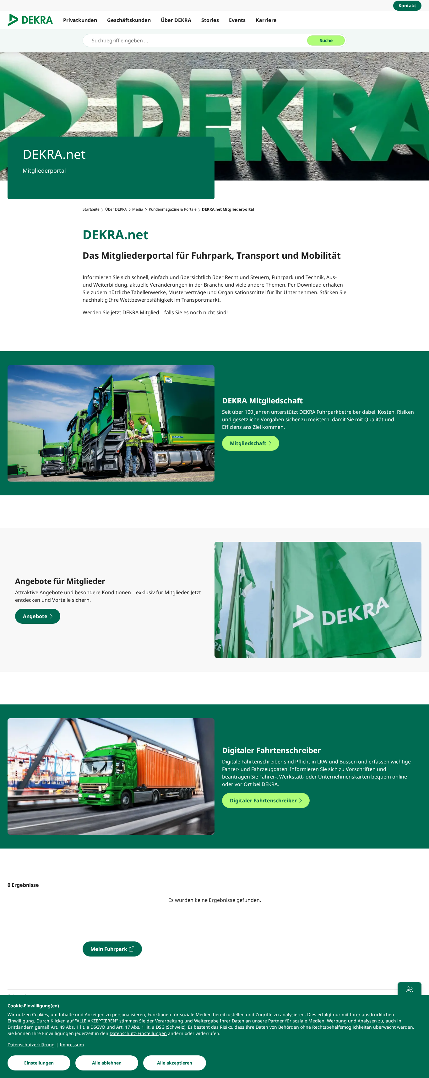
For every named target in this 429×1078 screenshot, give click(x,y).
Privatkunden (80, 20)
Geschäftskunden (129, 20)
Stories (210, 20)
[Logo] (33, 20)
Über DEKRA (176, 20)
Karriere (266, 20)
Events (237, 20)
